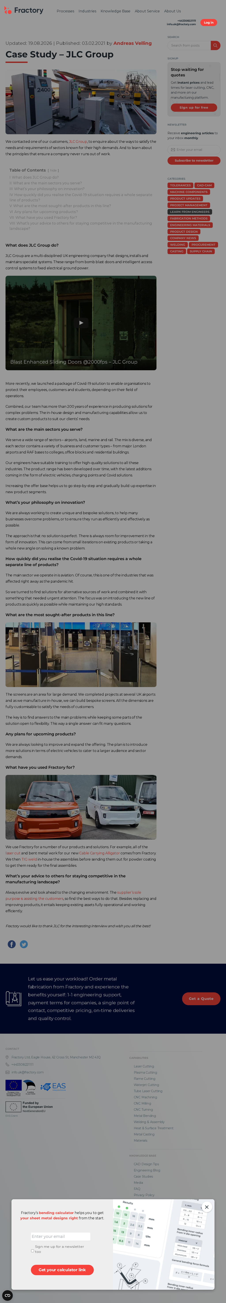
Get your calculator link (62, 1269)
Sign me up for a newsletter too (59, 1249)
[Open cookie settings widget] (7, 1295)
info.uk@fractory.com (181, 24)
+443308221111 (186, 20)
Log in (209, 23)
